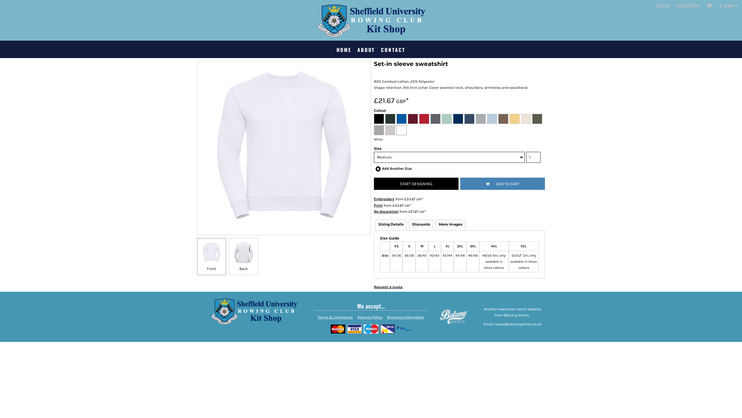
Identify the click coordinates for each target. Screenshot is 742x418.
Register (687, 5)
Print (378, 205)
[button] (709, 6)
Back (243, 268)
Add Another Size (397, 168)
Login (663, 5)
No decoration (386, 211)
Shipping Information (405, 317)
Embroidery (384, 199)
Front (211, 268)
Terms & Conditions (335, 317)
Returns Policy (369, 317)
